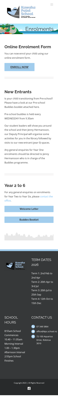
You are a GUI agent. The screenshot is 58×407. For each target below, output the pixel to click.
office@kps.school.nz (45, 331)
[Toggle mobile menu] (52, 4)
